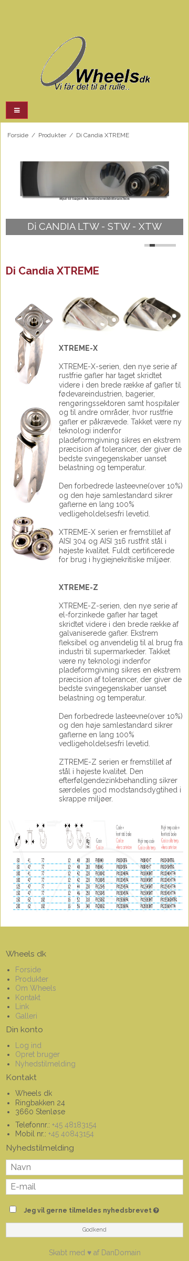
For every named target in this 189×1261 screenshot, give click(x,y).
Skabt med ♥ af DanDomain (95, 1252)
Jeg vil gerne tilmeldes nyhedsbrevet (91, 1208)
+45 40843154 (71, 1134)
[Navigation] (17, 110)
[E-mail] (94, 1186)
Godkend (94, 1229)
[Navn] (94, 1166)
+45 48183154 (74, 1125)
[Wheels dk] (94, 64)
